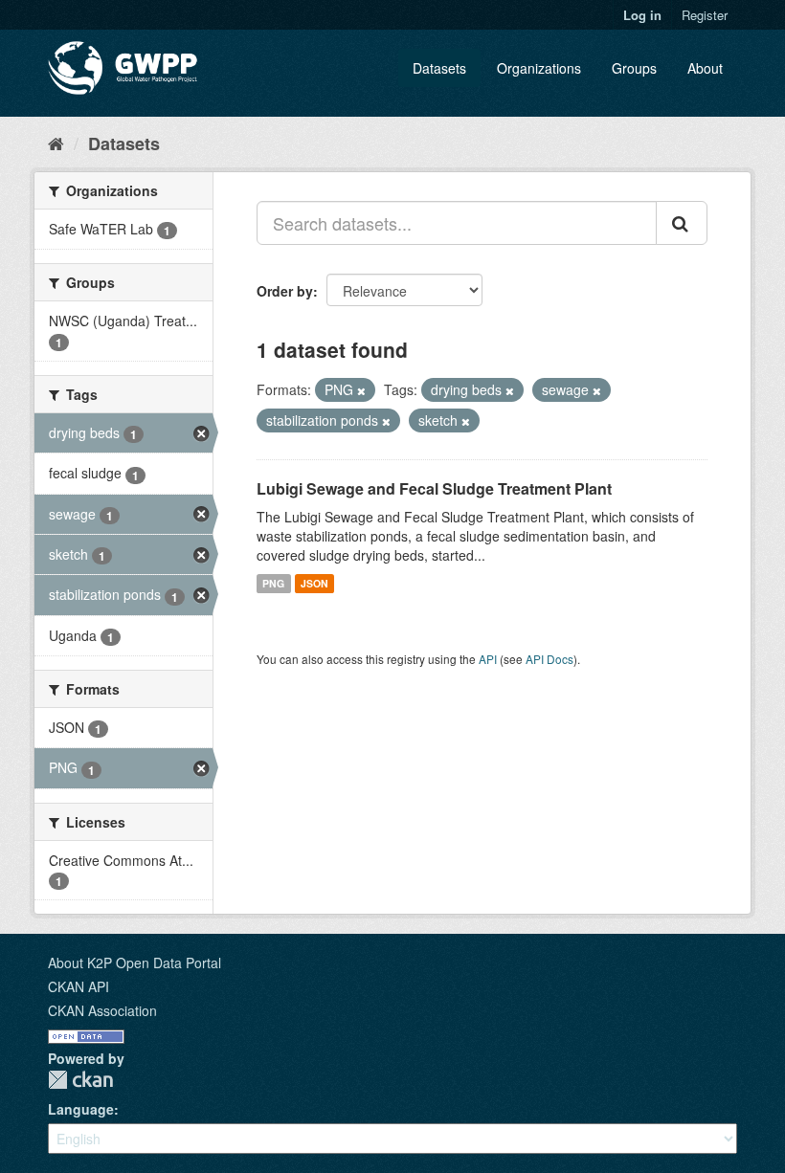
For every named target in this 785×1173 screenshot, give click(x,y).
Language (81, 1108)
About (705, 67)
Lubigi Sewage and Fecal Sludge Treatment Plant (434, 488)
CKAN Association (102, 1010)
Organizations (539, 67)
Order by (285, 290)
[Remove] (361, 390)
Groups (634, 67)
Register (705, 15)
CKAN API (78, 986)
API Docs (549, 659)
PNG (273, 583)
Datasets (439, 67)
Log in (642, 15)
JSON (314, 583)
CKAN (80, 1080)
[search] (681, 223)
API (488, 659)
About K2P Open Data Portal (134, 962)
